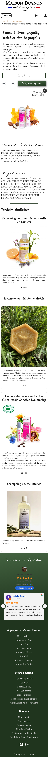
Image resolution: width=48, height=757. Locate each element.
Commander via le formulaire (24, 702)
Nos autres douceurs (24, 660)
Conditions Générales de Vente (24, 737)
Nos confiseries (24, 690)
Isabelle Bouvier (19, 596)
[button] (6, 15)
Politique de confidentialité (24, 733)
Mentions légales (24, 729)
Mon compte (24, 717)
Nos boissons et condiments (24, 698)
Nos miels (24, 656)
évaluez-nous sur (23, 588)
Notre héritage (24, 636)
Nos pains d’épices (24, 652)
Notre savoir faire (24, 640)
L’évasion (24, 644)
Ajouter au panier (33, 83)
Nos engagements (24, 648)
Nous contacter (24, 725)
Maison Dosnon (24, 574)
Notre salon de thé (24, 664)
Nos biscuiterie (24, 686)
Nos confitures (24, 694)
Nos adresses (24, 721)
